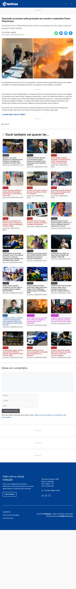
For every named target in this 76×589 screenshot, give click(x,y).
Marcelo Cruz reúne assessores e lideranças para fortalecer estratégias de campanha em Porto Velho (13, 160)
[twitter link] (43, 495)
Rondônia (30, 315)
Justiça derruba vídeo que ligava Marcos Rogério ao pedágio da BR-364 (60, 255)
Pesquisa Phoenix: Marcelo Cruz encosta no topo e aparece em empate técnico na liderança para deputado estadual (36, 161)
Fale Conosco (9, 494)
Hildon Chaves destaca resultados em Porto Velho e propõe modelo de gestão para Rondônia (12, 288)
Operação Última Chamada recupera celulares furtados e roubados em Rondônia (37, 222)
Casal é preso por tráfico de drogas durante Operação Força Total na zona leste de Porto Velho (12, 192)
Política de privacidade (11, 515)
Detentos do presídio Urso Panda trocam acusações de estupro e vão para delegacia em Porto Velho (12, 223)
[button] (66, 4)
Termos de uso (8, 518)
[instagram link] (46, 495)
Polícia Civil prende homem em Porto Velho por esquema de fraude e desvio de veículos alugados (61, 352)
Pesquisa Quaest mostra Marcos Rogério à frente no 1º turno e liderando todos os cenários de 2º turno (61, 223)
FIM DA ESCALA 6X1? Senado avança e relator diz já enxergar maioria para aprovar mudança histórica (61, 288)
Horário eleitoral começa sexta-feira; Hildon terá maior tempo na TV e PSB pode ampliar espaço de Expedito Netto (37, 289)
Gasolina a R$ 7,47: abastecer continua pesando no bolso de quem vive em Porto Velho (61, 319)
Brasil (5, 315)
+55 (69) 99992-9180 (52, 490)
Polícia (54, 155)
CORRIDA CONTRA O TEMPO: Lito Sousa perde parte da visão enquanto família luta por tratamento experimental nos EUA (13, 321)
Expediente (7, 512)
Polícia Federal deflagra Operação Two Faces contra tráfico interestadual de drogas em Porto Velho (60, 160)
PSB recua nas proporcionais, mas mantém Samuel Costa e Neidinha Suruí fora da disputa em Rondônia (37, 255)
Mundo (6, 124)
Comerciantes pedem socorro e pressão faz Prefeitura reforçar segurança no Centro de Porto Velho (13, 352)
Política (6, 155)
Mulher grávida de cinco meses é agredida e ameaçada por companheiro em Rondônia (37, 352)
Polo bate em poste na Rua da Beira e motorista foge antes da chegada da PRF (61, 192)
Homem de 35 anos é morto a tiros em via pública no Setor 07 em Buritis (37, 192)
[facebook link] (49, 495)
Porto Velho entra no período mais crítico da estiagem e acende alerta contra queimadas (37, 320)
